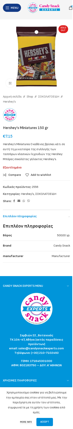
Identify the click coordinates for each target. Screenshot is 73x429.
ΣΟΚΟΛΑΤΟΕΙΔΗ (48, 97)
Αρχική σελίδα (12, 97)
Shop (30, 97)
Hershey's (9, 102)
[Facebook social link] (14, 201)
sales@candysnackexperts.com (41, 348)
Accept (44, 421)
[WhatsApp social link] (23, 201)
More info (26, 422)
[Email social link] (18, 201)
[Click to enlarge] (10, 83)
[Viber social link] (28, 201)
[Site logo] (45, 8)
